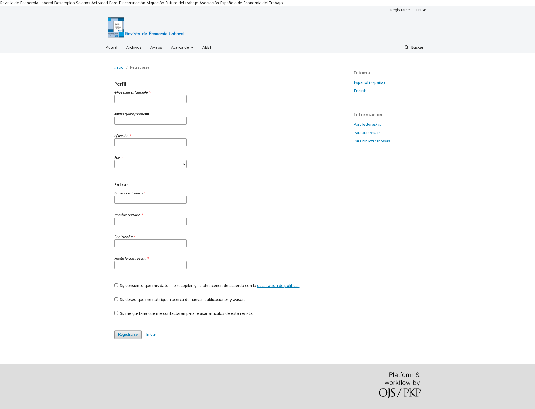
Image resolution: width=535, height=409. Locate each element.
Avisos (156, 47)
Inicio (118, 67)
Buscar (417, 47)
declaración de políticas (278, 285)
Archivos (134, 47)
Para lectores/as (367, 124)
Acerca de (180, 47)
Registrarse (400, 9)
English (360, 90)
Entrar (421, 9)
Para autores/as (367, 132)
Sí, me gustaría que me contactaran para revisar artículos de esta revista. (186, 313)
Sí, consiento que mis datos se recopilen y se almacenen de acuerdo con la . (209, 285)
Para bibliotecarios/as (372, 140)
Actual (111, 47)
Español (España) (369, 82)
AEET (207, 47)
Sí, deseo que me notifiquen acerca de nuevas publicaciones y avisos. (182, 299)
